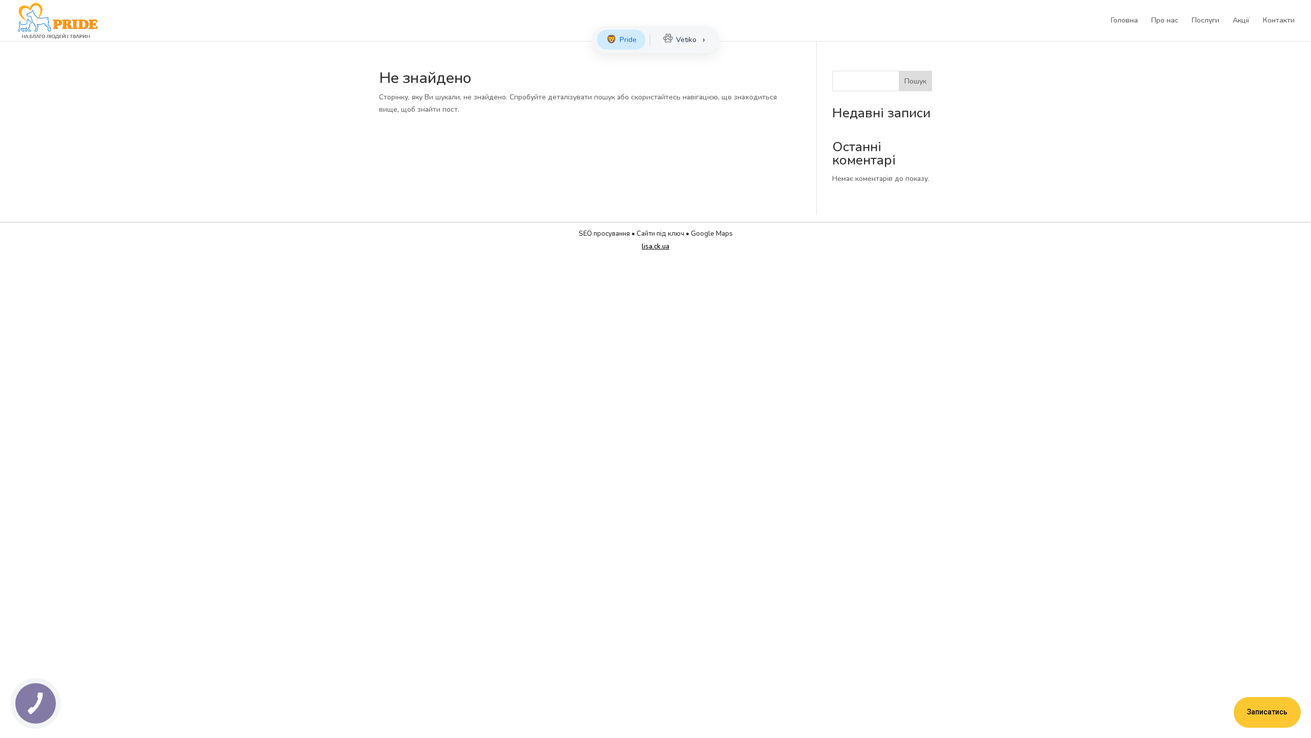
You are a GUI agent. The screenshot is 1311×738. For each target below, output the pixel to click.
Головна (1124, 21)
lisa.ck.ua (655, 246)
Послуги (1205, 21)
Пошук (915, 81)
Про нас (1164, 21)
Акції (1241, 21)
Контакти (1279, 21)
